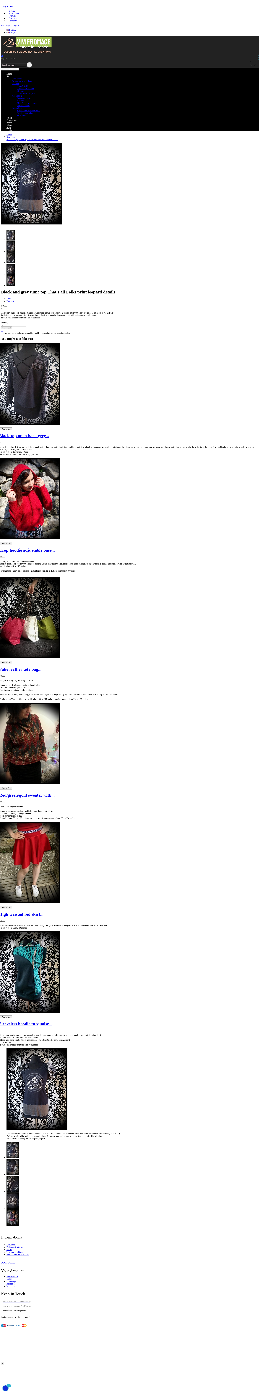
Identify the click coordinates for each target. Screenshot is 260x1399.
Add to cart (6, 328)
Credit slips (11, 1281)
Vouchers (10, 1286)
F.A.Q (9, 1249)
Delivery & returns (14, 1247)
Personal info (12, 1276)
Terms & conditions (14, 1252)
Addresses (10, 1284)
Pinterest (10, 301)
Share (8, 299)
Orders (9, 1279)
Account (8, 1262)
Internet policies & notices (17, 1254)
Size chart (10, 1245)
